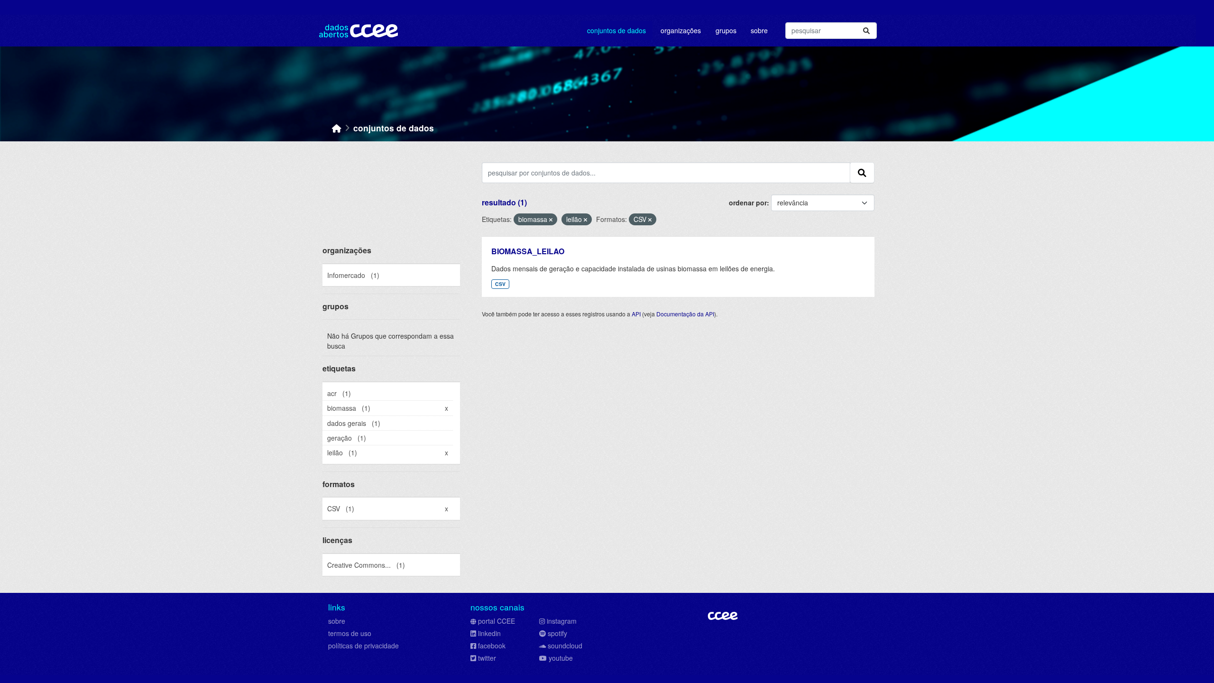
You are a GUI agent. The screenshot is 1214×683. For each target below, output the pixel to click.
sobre (336, 621)
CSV (500, 283)
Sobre (759, 30)
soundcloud (565, 645)
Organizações (681, 30)
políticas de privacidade (363, 645)
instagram (562, 621)
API (636, 314)
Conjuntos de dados (616, 30)
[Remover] (550, 219)
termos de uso (349, 633)
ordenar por (748, 202)
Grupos (726, 30)
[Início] (336, 128)
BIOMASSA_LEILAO (527, 251)
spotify (557, 633)
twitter (487, 658)
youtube (561, 658)
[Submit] (866, 30)
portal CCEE (496, 621)
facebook (492, 645)
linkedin (489, 633)
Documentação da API (685, 314)
